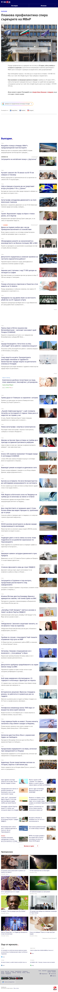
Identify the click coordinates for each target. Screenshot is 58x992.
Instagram (31, 110)
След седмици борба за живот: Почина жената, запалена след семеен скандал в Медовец (19, 722)
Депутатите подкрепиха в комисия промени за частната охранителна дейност (19, 258)
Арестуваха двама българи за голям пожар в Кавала (37, 827)
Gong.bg (12, 971)
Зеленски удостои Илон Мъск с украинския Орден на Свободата (18, 736)
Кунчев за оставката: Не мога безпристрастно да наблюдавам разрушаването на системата (19, 482)
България (6, 138)
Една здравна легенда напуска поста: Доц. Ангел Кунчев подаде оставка (9, 781)
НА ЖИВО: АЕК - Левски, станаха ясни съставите (42, 962)
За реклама (44, 970)
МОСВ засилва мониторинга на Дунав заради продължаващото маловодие (19, 525)
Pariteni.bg (19, 972)
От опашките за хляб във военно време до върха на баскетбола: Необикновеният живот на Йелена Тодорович (14, 952)
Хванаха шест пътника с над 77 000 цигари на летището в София (18, 271)
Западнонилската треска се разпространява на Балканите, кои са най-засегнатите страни (9, 791)
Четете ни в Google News (9, 981)
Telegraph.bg (8, 973)
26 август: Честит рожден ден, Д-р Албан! (13, 911)
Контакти (49, 971)
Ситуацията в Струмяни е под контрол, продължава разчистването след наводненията (16, 583)
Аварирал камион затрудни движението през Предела (19, 554)
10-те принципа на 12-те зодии (10, 892)
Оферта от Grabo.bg (5, 377)
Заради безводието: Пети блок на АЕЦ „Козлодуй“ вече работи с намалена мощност (19, 345)
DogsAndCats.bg (18, 971)
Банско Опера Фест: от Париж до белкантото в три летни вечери (14, 933)
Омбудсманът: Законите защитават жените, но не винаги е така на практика (19, 625)
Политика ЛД (53, 973)
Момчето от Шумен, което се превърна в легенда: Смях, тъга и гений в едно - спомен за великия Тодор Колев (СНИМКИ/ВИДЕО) (42, 801)
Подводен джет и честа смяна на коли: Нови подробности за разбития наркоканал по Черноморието (18, 540)
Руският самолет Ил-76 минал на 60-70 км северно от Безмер (17, 174)
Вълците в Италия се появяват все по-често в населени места (36, 819)
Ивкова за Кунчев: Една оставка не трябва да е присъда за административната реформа (19, 441)
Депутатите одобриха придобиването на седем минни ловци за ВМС (19, 666)
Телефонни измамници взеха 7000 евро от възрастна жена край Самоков (18, 709)
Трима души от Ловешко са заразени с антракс (19, 398)
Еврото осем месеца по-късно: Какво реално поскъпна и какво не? (36, 808)
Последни (14, 6)
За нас (40, 970)
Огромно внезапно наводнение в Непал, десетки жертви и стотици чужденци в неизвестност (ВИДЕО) (11, 840)
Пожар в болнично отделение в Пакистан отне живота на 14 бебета (19, 285)
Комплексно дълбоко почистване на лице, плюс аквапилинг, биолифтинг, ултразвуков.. (20, 381)
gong (33, 965)
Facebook (23, 110)
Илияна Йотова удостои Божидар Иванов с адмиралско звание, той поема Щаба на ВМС (18, 597)
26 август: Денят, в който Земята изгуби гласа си (14, 962)
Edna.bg (23, 972)
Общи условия (16, 988)
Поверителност (44, 973)
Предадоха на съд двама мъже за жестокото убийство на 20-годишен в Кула (18, 299)
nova (4, 957)
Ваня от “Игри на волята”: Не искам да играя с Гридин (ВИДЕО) (9, 819)
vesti (4, 965)
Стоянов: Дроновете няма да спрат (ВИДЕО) (18, 567)
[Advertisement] (29, 124)
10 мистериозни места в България (39, 870)
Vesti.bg (28, 972)
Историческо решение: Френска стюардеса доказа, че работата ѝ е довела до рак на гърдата (18, 694)
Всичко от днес (29, 846)
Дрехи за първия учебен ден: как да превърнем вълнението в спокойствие (16, 228)
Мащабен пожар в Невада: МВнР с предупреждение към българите (14, 147)
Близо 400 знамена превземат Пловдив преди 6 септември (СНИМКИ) (19, 455)
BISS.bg (2, 972)
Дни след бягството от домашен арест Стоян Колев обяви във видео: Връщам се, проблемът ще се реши (19, 510)
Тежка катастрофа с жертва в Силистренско (18, 427)
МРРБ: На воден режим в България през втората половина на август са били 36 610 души (36, 838)
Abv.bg (2, 971)
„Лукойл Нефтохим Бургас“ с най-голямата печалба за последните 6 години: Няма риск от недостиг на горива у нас (19, 413)
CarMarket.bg (25, 971)
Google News (14, 110)
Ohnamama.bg (8, 972)
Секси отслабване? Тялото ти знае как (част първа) (42, 933)
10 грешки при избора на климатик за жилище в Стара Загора (43, 912)
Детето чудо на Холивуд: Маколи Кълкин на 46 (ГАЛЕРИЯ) (36, 790)
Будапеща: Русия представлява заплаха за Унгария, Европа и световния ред (18, 763)
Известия (54, 975)
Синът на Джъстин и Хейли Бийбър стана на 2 (41, 950)
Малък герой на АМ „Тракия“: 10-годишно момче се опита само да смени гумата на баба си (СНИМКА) (39, 782)
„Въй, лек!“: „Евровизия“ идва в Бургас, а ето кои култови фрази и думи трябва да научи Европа (8, 800)
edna (33, 953)
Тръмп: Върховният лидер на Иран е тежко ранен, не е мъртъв (18, 215)
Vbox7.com (7, 971)
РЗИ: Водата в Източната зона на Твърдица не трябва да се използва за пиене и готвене (19, 496)
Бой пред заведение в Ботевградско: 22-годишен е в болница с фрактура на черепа (18, 679)
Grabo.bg (14, 972)
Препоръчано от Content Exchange (49, 938)
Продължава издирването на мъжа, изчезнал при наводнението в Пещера (19, 750)
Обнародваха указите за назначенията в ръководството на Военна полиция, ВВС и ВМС (19, 242)
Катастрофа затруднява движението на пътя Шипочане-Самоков (18, 201)
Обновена (3, 835)
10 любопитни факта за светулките (40, 892)
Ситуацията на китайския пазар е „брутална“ (19, 159)
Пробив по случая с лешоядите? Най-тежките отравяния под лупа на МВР (19, 638)
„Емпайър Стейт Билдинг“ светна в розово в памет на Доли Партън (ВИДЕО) (18, 611)
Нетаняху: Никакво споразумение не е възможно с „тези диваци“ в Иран (16, 652)
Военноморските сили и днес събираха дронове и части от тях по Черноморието (9, 829)
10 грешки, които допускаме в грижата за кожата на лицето (13, 871)
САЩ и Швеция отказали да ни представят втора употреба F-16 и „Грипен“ (17, 187)
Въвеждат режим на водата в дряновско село (19, 468)
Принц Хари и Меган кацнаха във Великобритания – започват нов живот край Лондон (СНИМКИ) (18, 330)
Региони (43, 6)
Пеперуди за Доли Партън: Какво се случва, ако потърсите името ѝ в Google (9, 808)
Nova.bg (2, 973)
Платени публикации (51, 970)
